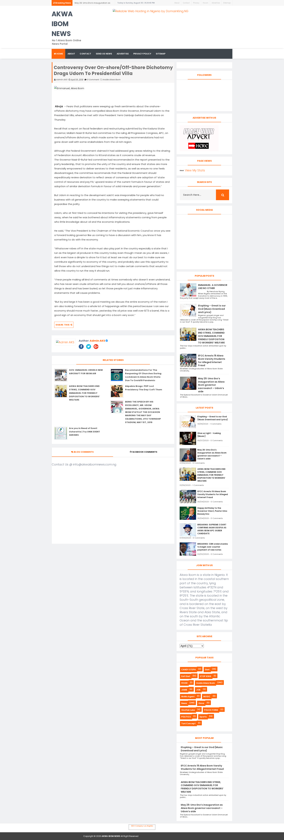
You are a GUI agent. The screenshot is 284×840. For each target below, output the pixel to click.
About (176, 3)
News (184, 703)
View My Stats (195, 170)
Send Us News (104, 53)
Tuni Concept (188, 723)
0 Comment (93, 79)
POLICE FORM (211, 710)
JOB (198, 689)
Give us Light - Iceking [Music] (209, 435)
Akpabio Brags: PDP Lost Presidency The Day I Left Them (143, 388)
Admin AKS (97, 341)
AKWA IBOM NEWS (62, 23)
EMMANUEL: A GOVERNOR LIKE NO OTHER (212, 286)
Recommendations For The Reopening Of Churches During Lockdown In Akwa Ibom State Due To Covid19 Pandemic (143, 375)
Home (59, 53)
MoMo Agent (188, 696)
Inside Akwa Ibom (111, 79)
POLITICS (186, 716)
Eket (207, 669)
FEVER (184, 683)
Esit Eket (185, 676)
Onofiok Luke (188, 710)
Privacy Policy (142, 53)
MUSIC (206, 696)
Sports (203, 716)
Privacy (196, 3)
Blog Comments (83, 451)
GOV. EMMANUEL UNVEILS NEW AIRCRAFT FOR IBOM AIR (86, 371)
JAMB (184, 689)
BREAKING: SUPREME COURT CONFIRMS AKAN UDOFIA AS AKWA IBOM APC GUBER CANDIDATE (211, 529)
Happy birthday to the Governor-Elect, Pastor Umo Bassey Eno (212, 511)
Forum (205, 3)
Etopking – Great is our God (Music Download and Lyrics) (212, 309)
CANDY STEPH (188, 669)
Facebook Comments (144, 451)
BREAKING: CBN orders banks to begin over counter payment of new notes (212, 546)
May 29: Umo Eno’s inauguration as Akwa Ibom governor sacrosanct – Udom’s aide (211, 385)
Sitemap (227, 3)
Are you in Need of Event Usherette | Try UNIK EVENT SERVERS (84, 432)
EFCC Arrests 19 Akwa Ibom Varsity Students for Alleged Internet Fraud (211, 360)
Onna (201, 703)
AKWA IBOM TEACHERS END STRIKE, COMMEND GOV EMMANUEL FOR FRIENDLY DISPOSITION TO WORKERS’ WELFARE (92, 3)
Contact (186, 3)
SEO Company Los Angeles (142, 826)
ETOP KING (205, 676)
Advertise (216, 3)
